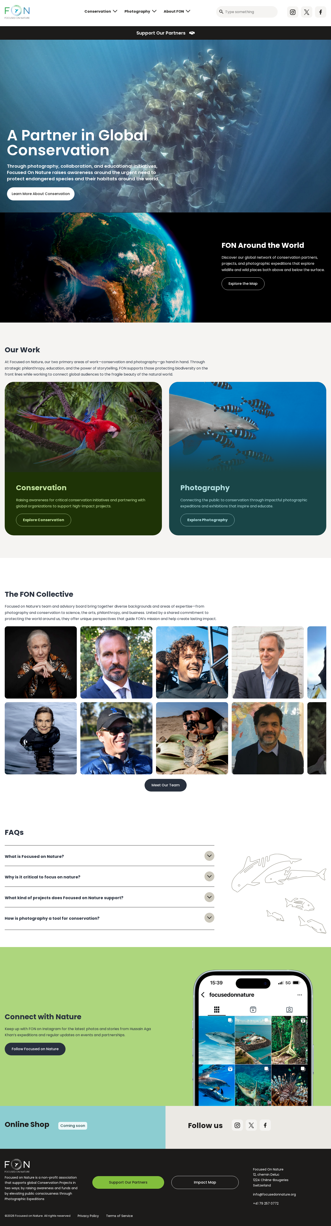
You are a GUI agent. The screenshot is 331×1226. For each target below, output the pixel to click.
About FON (174, 11)
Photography (137, 11)
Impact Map (205, 1182)
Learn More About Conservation (41, 193)
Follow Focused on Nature (35, 1049)
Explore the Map (243, 283)
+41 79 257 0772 (266, 1203)
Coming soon (72, 1125)
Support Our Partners (161, 33)
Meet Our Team (166, 785)
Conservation (97, 11)
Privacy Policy (88, 1216)
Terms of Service (119, 1216)
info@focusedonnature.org (274, 1194)
